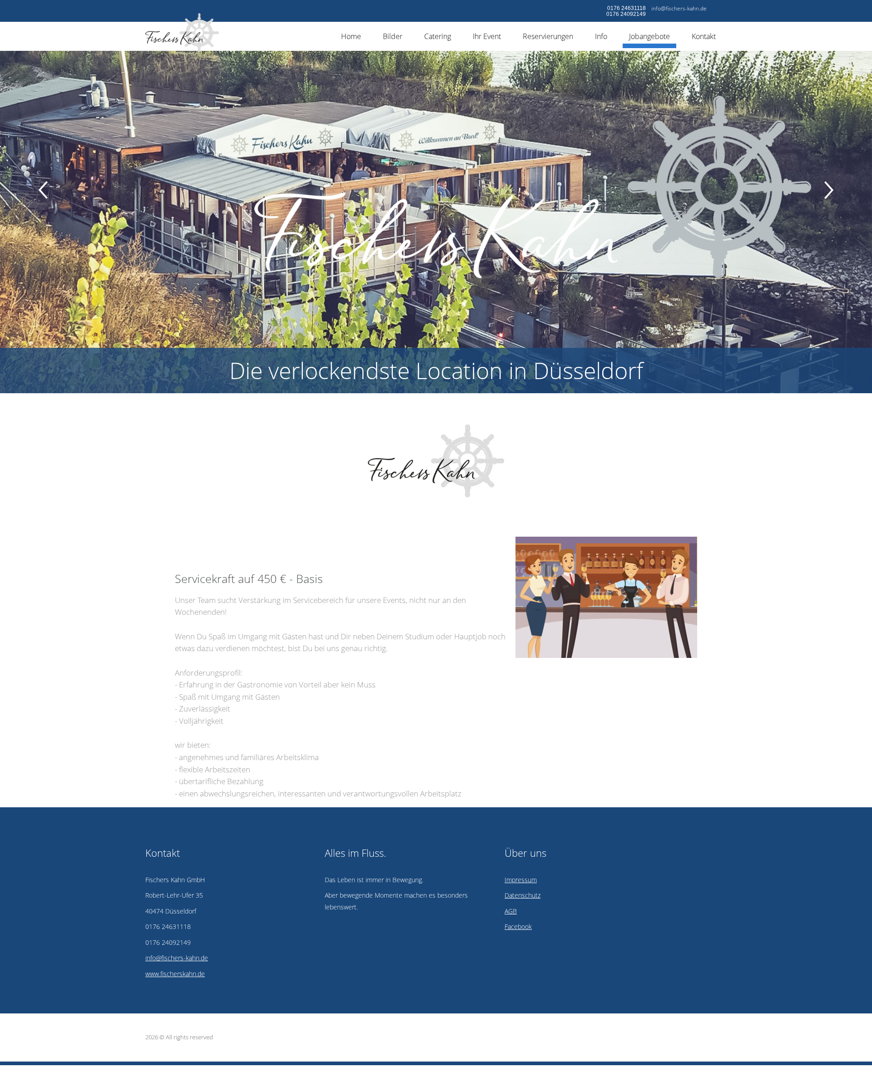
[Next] (829, 189)
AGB (511, 911)
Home (351, 36)
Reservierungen (548, 36)
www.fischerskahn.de (175, 973)
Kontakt (704, 36)
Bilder (392, 36)
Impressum (521, 879)
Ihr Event (487, 36)
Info (601, 36)
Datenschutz (522, 895)
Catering (437, 36)
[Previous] (43, 189)
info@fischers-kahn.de (679, 8)
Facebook (518, 926)
